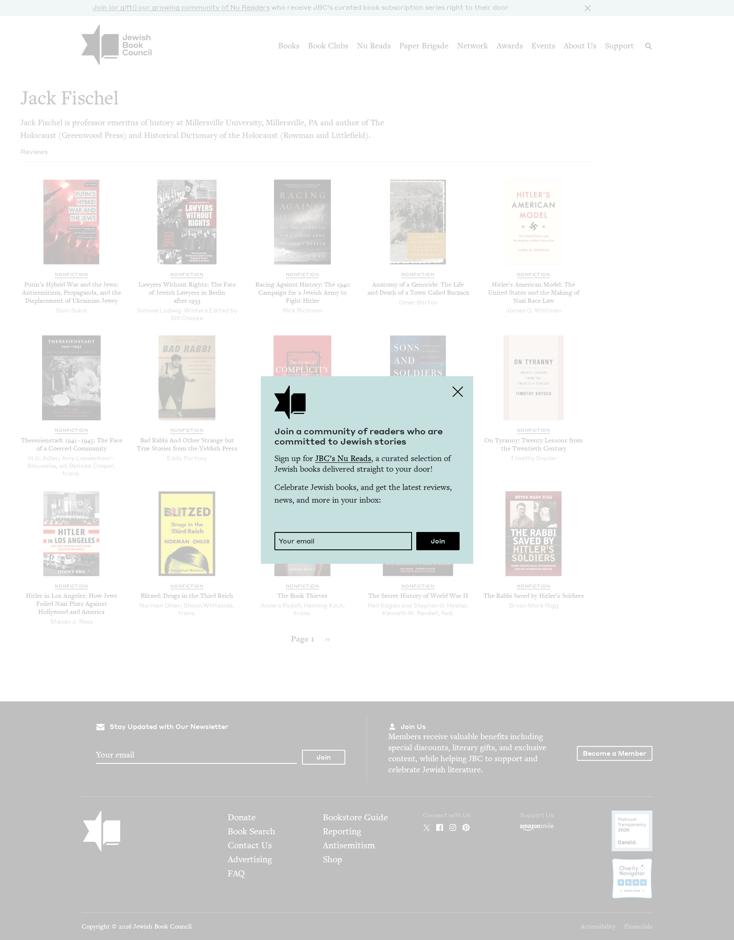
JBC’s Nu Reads (343, 458)
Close (458, 391)
